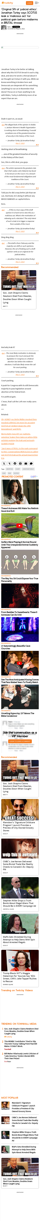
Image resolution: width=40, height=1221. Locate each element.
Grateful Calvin (8, 909)
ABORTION (9, 469)
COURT (18, 469)
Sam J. (9, 27)
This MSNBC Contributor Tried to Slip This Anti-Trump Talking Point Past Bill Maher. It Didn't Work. (20, 1044)
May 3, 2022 (20, 143)
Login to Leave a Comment (20, 741)
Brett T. (5, 306)
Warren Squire (8, 984)
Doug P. (5, 834)
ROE (9, 473)
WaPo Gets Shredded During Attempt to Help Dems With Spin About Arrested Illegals (19, 940)
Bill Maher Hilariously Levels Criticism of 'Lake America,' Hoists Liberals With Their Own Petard (21, 1056)
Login (29, 3)
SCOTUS (16, 473)
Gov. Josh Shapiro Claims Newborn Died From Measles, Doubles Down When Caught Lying (21, 1031)
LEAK (3, 473)
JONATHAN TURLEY (28, 469)
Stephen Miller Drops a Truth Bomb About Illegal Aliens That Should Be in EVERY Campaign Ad (19, 903)
